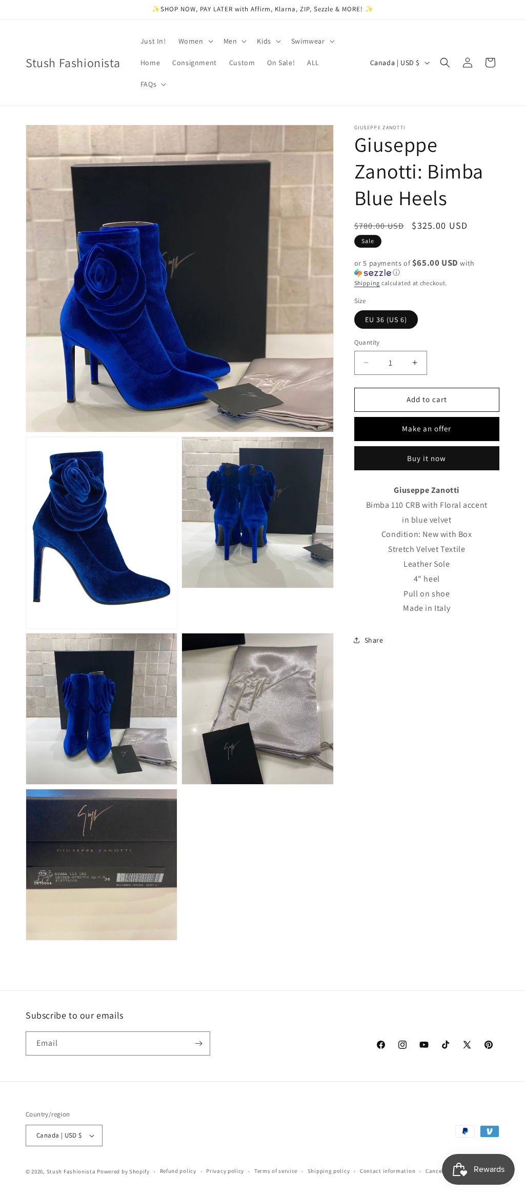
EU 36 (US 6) (386, 319)
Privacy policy (225, 1170)
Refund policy (178, 1170)
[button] (194, 41)
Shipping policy (329, 1170)
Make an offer (426, 428)
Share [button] (374, 640)
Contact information (387, 1170)
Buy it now (426, 458)
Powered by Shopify (123, 1171)
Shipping (367, 283)
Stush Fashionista (71, 1171)
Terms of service (275, 1170)
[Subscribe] (198, 1043)
